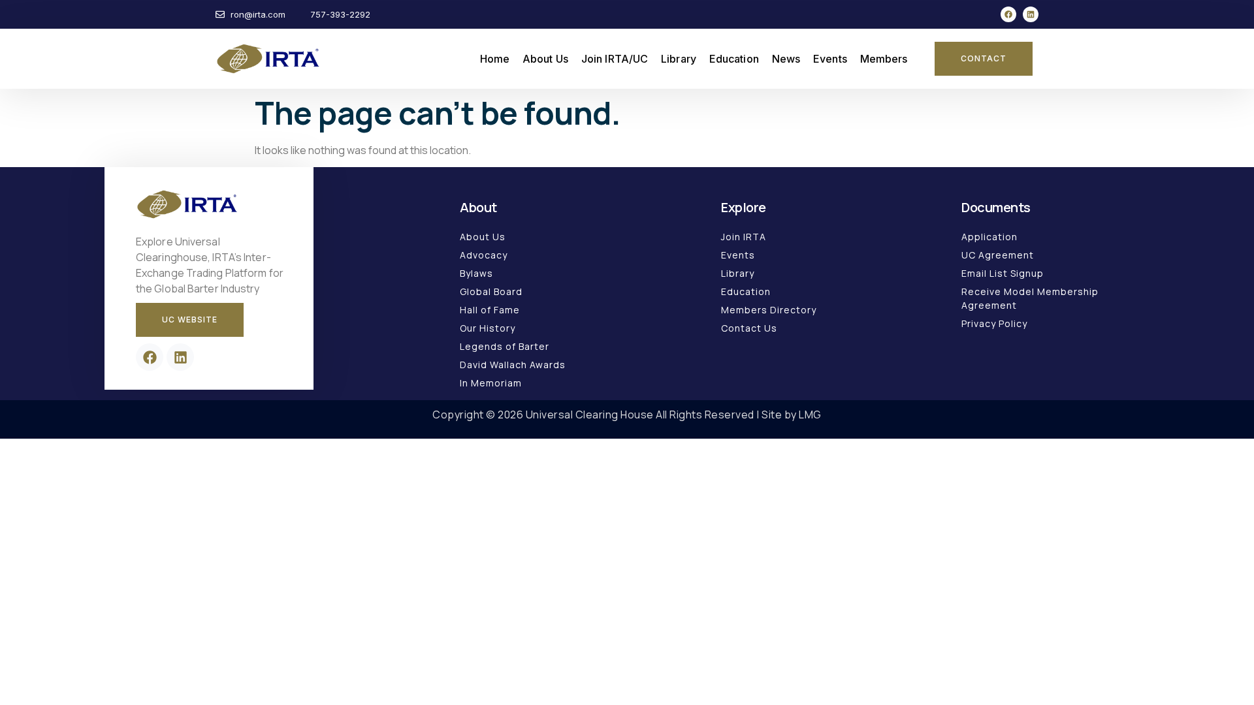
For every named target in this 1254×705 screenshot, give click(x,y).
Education (734, 58)
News (786, 58)
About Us (545, 58)
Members (884, 58)
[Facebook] (1008, 14)
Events (830, 58)
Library (678, 58)
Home (494, 58)
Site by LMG (792, 414)
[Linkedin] (1030, 14)
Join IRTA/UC (614, 58)
